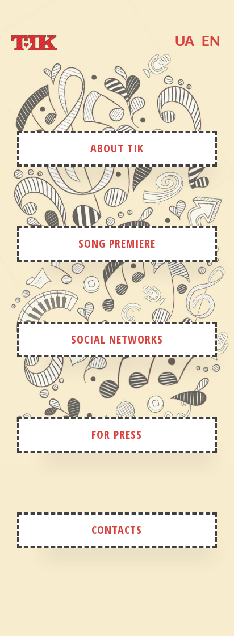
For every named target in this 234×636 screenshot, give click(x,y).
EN (211, 42)
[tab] (34, 47)
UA (184, 42)
